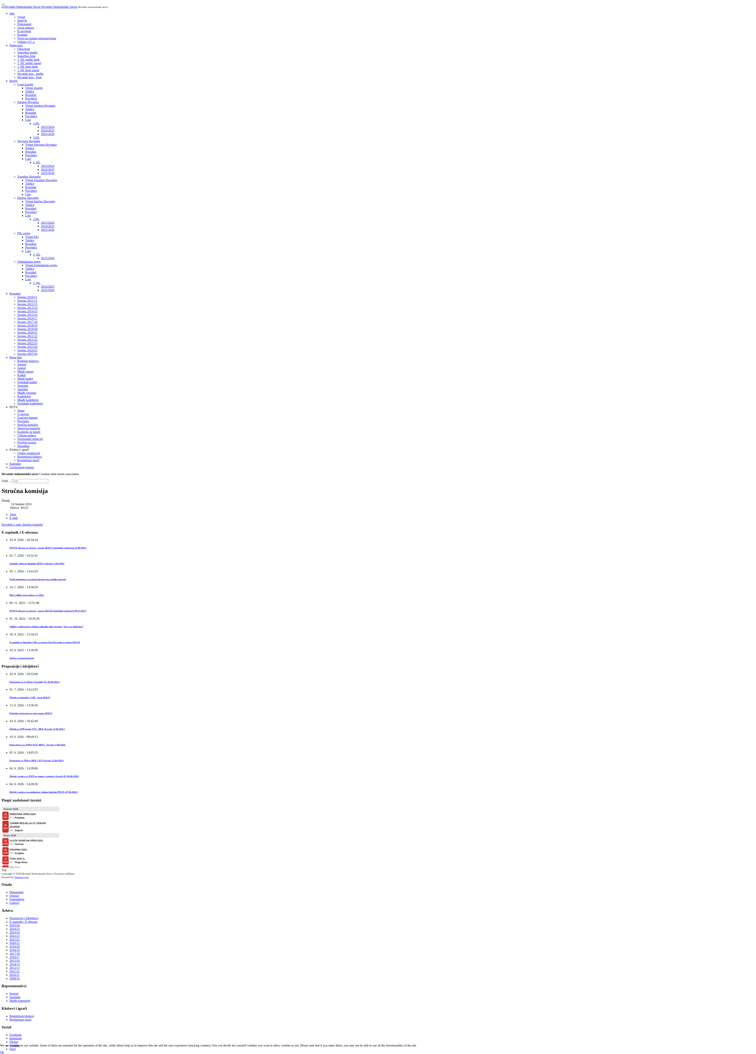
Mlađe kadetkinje (28, 400)
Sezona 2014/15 (27, 311)
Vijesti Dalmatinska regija (41, 265)
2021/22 (14, 939)
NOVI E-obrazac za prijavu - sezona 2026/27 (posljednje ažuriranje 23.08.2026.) (48, 548)
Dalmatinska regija (29, 261)
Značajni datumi (27, 417)
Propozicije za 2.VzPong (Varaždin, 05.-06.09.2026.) (34, 682)
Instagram (15, 1038)
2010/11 (14, 975)
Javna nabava (25, 27)
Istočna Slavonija (28, 198)
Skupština (23, 446)
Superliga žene (26, 56)
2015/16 (14, 960)
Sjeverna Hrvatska (28, 141)
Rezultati (30, 95)
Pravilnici (31, 98)
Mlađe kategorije (19, 1000)
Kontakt (22, 34)
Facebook (15, 1034)
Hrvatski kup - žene (29, 77)
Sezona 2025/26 (27, 354)
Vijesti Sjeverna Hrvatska (41, 144)
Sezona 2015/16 (27, 315)
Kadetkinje (24, 396)
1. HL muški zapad (29, 63)
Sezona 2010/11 (27, 297)
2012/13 (14, 967)
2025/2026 (47, 134)
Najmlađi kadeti (27, 382)
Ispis (13, 514)
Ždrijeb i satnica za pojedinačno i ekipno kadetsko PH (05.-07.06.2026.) (43, 792)
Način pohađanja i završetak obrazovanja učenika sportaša (37, 579)
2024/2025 (47, 130)
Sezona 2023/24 (27, 346)
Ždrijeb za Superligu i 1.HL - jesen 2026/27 (29, 697)
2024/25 (14, 928)
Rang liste (15, 357)
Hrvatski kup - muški (30, 73)
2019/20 (14, 946)
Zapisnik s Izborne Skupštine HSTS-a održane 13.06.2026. (37, 563)
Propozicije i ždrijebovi (23, 918)
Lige (28, 120)
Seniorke (22, 385)
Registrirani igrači (28, 460)
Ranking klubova (28, 361)
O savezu (23, 414)
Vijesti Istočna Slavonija (40, 201)
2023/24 (14, 932)
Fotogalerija (16, 899)
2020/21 (14, 943)
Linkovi (14, 902)
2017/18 (14, 953)
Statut (20, 410)
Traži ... (6, 481)
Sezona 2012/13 (27, 304)
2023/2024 (47, 127)
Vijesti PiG (32, 237)
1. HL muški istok (28, 59)
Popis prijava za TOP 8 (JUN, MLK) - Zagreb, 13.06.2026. (37, 745)
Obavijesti (23, 49)
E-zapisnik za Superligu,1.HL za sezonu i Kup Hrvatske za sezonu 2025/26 (44, 642)
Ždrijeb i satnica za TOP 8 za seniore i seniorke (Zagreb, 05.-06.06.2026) (44, 776)
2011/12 (14, 971)
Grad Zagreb (25, 84)
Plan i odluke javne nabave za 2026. (26, 595)
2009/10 (14, 978)
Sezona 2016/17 (27, 318)
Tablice (29, 91)
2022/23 (14, 936)
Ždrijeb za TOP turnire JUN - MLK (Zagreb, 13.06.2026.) (37, 729)
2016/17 (14, 957)
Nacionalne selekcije (30, 439)
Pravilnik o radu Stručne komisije (22, 524)
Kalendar (15, 463)
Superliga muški (27, 52)
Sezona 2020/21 (27, 332)
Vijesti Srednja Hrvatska (40, 105)
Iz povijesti (24, 31)
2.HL (36, 123)
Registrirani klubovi (29, 456)
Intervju (22, 20)
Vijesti (21, 17)
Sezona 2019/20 (27, 329)
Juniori (21, 368)
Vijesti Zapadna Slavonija (41, 180)
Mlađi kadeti (25, 378)
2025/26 (14, 925)
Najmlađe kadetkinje (30, 403)
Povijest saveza (26, 442)
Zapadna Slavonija (29, 176)
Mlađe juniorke (26, 393)
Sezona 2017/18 (27, 322)
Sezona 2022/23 (27, 343)
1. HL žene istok (27, 66)
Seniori (21, 364)
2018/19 (14, 950)
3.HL (36, 137)
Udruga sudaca (26, 435)
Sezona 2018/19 (27, 325)
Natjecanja (16, 45)
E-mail (13, 518)
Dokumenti (24, 24)
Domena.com (22, 877)
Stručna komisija (27, 424)
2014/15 (14, 964)
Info (12, 13)
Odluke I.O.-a (26, 42)
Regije (13, 81)
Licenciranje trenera (21, 467)
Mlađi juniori (25, 371)
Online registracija (28, 453)
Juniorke (22, 389)
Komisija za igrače (28, 432)
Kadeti (21, 375)
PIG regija (23, 233)
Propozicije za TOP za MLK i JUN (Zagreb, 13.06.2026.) (36, 760)
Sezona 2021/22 (27, 336)
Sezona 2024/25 (27, 350)
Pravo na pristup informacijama (36, 38)
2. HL (37, 162)
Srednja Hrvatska (28, 102)
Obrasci (14, 895)
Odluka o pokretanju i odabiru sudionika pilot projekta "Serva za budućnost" (46, 626)
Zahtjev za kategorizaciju (21, 658)
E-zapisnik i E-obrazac (23, 921)
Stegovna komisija (28, 428)
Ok (2, 1052)
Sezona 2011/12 (27, 300)
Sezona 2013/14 (27, 307)
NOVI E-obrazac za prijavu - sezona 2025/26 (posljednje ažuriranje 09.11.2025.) (48, 611)
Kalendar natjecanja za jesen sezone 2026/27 (30, 713)
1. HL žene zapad (28, 70)
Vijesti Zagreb (34, 88)
